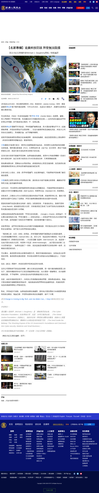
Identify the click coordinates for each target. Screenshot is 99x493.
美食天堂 (73, 441)
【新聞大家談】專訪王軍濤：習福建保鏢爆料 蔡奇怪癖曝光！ (88, 91)
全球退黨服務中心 (49, 477)
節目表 (38, 424)
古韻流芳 (50, 439)
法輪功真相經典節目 (75, 249)
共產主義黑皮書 (87, 456)
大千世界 (73, 448)
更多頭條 (95, 104)
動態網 (65, 477)
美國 (10, 437)
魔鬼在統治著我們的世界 (89, 444)
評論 (6, 42)
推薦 (54, 8)
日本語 (83, 416)
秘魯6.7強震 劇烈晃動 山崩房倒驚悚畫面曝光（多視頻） (89, 83)
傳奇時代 (85, 436)
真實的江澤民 (86, 448)
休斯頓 (32, 416)
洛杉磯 (21, 416)
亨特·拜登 (35, 116)
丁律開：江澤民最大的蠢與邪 (56, 374)
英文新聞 (64, 2)
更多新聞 (95, 164)
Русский (76, 416)
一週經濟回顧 (30, 451)
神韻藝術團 (13, 477)
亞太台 (48, 416)
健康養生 (61, 431)
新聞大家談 (40, 434)
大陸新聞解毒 (41, 458)
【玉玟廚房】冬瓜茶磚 (87, 150)
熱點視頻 (19, 445)
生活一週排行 (74, 192)
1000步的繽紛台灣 (75, 455)
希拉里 (9, 107)
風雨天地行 (85, 453)
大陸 (10, 442)
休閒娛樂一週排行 (75, 146)
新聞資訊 (19, 424)
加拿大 (15, 416)
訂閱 (89, 424)
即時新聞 (11, 448)
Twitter (94, 2)
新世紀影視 (79, 477)
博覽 (63, 8)
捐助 (75, 2)
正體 (43, 2)
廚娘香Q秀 (73, 451)
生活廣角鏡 (73, 434)
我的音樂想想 (74, 458)
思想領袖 (39, 444)
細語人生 (39, 461)
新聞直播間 (81, 8)
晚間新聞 (28, 441)
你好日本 (73, 436)
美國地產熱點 (51, 451)
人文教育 (50, 431)
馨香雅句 (50, 441)
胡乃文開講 (61, 439)
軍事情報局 (40, 448)
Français (69, 416)
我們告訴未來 (86, 434)
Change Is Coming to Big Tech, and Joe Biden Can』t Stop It (28, 299)
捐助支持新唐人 (58, 424)
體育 (21, 437)
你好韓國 (73, 439)
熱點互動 (39, 436)
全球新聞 (28, 434)
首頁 (2, 42)
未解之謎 (50, 434)
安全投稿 (43, 473)
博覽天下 (11, 450)
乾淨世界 (30, 477)
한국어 (89, 416)
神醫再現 (60, 444)
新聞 (41, 8)
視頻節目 (29, 424)
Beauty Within (74, 446)
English (62, 416)
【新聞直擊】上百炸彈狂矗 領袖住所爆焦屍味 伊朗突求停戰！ (89, 66)
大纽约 (10, 416)
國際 (10, 435)
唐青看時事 (40, 451)
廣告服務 (51, 473)
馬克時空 (39, 456)
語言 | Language (54, 2)
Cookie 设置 (49, 490)
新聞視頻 (29, 431)
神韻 (26, 2)
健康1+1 (60, 434)
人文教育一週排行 (75, 169)
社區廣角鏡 (29, 453)
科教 (15, 442)
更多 (86, 477)
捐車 (80, 2)
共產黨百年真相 (74, 241)
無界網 (71, 477)
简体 (47, 2)
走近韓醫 (60, 446)
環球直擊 (28, 436)
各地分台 (37, 2)
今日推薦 (72, 109)
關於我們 (12, 473)
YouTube (97, 2)
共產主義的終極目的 (88, 441)
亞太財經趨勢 (30, 456)
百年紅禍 (85, 451)
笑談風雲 (50, 436)
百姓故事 (85, 458)
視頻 (45, 8)
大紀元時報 (22, 477)
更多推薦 (95, 141)
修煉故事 (85, 463)
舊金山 (42, 416)
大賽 (31, 2)
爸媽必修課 (50, 446)
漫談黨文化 (85, 461)
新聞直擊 (28, 444)
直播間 (46, 424)
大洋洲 (27, 416)
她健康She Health (63, 436)
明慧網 (59, 477)
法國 (37, 416)
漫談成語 (50, 444)
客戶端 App (67, 473)
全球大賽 (19, 453)
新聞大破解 (40, 446)
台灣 (15, 437)
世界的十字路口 (41, 453)
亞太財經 (28, 458)
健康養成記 (61, 441)
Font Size (58, 98)
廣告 (70, 2)
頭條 (50, 8)
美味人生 (73, 444)
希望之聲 (38, 477)
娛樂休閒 (73, 431)
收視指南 (20, 473)
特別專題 (72, 238)
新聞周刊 (28, 446)
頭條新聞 (72, 48)
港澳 (15, 435)
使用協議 (35, 473)
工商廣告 (85, 466)
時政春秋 (39, 441)
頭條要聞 (11, 445)
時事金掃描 (40, 439)
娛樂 (21, 435)
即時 (59, 8)
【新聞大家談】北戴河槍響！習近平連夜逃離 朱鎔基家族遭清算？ (88, 74)
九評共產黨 (72, 245)
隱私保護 (28, 473)
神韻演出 (11, 453)
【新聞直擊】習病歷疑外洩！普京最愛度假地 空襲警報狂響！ (88, 99)
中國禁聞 (28, 439)
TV (88, 8)
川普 (3, 145)
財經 (15, 440)
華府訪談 (28, 448)
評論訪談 (70, 8)
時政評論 (12, 42)
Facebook (90, 2)
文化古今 (50, 448)
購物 (85, 2)
